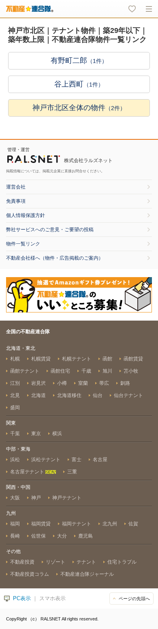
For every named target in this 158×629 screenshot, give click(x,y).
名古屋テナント (27, 472)
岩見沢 (38, 383)
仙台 (97, 395)
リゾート (55, 562)
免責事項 (16, 201)
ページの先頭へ (134, 598)
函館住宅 (60, 371)
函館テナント (24, 371)
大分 (62, 536)
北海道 (38, 395)
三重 (72, 472)
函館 (107, 359)
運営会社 (16, 187)
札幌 (15, 359)
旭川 (107, 371)
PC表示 (22, 598)
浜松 (15, 459)
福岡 (15, 524)
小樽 (62, 383)
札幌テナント (76, 359)
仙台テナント (128, 395)
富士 (76, 459)
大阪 (15, 498)
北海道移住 (69, 395)
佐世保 (38, 536)
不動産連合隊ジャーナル (87, 574)
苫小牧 (131, 371)
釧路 (125, 383)
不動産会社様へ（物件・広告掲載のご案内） (54, 258)
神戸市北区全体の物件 (79, 108)
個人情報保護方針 (25, 215)
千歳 (86, 371)
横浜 (57, 433)
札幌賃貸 (41, 359)
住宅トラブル (122, 562)
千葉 (15, 433)
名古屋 (100, 459)
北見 (15, 395)
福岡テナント (76, 524)
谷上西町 (79, 84)
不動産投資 (22, 562)
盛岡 (15, 407)
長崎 (15, 536)
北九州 (109, 524)
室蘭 (83, 383)
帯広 (104, 383)
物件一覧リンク (23, 244)
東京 (36, 433)
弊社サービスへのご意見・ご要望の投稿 (50, 229)
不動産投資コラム (29, 574)
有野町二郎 (79, 60)
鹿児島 (85, 536)
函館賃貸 (133, 359)
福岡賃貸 (41, 524)
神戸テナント (66, 498)
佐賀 (133, 524)
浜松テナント (45, 459)
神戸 (36, 498)
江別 (15, 383)
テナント (86, 562)
